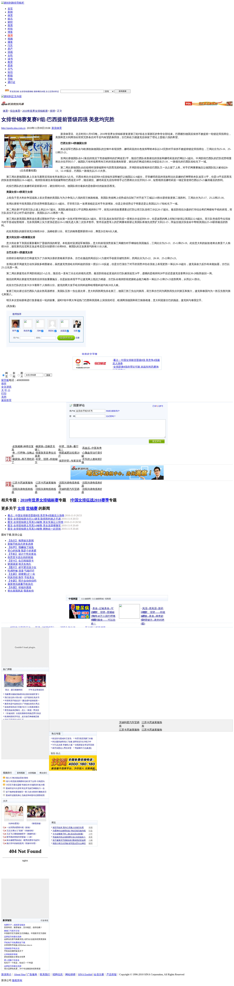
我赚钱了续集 (26, 547)
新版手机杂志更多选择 (20, 544)
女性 (10, 55)
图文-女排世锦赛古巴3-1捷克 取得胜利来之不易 (34, 518)
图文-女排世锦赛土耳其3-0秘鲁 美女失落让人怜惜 (35, 522)
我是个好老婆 (28, 550)
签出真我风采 (15, 590)
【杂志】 (13, 540)
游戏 (10, 52)
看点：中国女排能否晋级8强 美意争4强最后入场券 (36, 515)
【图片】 (13, 567)
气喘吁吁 (29, 570)
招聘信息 (58, 974)
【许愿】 (13, 587)
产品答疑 (111, 974)
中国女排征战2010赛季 (90, 500)
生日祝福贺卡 (26, 560)
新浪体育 (57, 128)
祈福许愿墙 (24, 587)
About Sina (19, 974)
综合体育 (15, 111)
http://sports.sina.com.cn (13, 128)
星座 (10, 65)
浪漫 (21, 570)
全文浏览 (6, 386)
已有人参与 (157, 406)
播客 (10, 42)
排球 (52, 111)
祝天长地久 (24, 564)
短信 (10, 72)
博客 (10, 32)
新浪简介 (6, 974)
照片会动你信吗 (27, 580)
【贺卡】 (13, 560)
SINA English (85, 974)
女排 (21, 508)
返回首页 (6, 400)
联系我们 (45, 974)
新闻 (10, 12)
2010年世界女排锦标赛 (35, 111)
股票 (10, 25)
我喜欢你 (29, 590)
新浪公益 (17, 534)
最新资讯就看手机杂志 (20, 584)
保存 (3, 383)
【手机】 (13, 554)
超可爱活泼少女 (27, 567)
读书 (10, 58)
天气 (10, 68)
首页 (10, 8)
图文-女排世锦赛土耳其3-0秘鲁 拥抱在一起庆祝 (34, 528)
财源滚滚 (13, 564)
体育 (10, 15)
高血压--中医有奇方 (93, 448)
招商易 (108, 599)
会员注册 (99, 974)
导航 (10, 79)
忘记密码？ (111, 416)
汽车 (10, 45)
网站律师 (70, 974)
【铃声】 (13, 547)
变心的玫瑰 (14, 550)
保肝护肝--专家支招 (70, 460)
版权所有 (17, 980)
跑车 (21, 577)
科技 (10, 28)
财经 (10, 22)
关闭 (3, 397)
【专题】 (13, 580)
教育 (10, 62)
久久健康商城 (98, 599)
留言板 (5, 380)
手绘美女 (29, 577)
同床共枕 (13, 577)
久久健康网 (86, 599)
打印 (3, 393)
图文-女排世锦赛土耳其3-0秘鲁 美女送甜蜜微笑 (34, 525)
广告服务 (32, 974)
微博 (10, 35)
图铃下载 (6, 534)
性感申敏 (13, 570)
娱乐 (10, 18)
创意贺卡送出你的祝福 (20, 557)
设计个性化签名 (27, 554)
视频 (10, 38)
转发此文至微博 (89, 354)
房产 (10, 48)
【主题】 (13, 574)
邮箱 (10, 75)
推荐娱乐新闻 (26, 540)
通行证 (11, 82)
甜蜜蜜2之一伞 (26, 574)
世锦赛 (32, 508)
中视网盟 (73, 599)
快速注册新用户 (113, 411)
